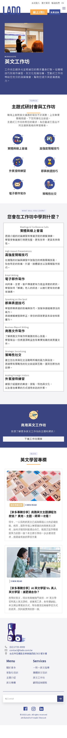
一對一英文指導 (41, 667)
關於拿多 (11, 667)
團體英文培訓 (40, 672)
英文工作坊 (39, 677)
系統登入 (36, 2)
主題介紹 (11, 677)
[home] (12, 10)
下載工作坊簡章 (33, 438)
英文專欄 (11, 682)
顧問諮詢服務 (40, 682)
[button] (64, 10)
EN (63, 2)
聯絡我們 (56, 2)
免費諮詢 (54, 12)
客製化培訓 (12, 672)
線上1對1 (39, 12)
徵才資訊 (46, 2)
